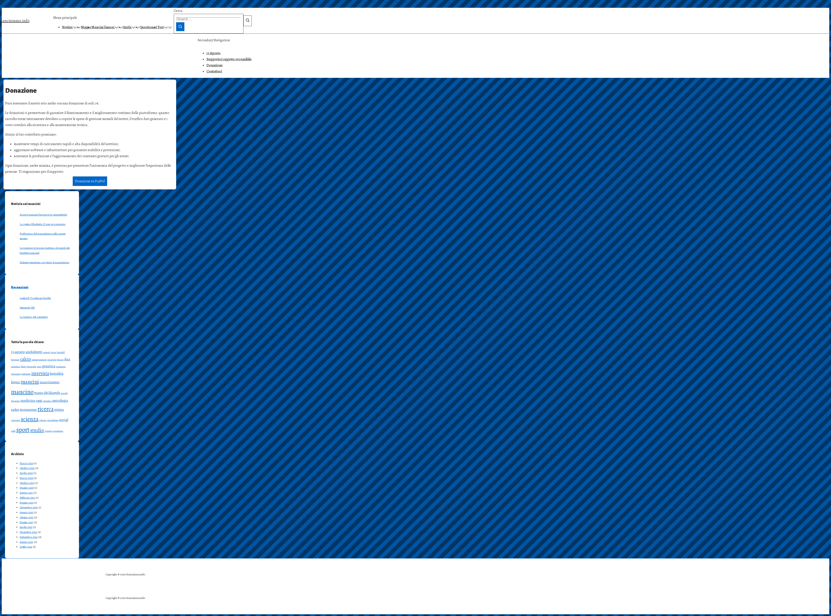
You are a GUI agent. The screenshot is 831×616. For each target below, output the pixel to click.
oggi (39, 400)
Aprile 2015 (26, 527)
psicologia (60, 400)
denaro (60, 359)
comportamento (39, 359)
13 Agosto (213, 53)
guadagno (61, 366)
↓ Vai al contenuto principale (23, 4)
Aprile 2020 (26, 473)
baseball (61, 352)
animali (46, 352)
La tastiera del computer (34, 317)
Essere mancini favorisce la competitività (43, 214)
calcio (25, 359)
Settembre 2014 (29, 537)
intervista (40, 373)
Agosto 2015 (26, 512)
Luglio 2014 (26, 547)
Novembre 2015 (29, 507)
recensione (28, 409)
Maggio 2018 (27, 488)
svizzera (49, 431)
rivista (59, 409)
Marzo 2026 (26, 463)
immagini (16, 374)
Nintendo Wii (27, 307)
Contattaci (214, 71)
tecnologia (58, 431)
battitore (15, 359)
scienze (42, 420)
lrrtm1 (15, 382)
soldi (13, 431)
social (63, 419)
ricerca (45, 409)
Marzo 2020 (26, 478)
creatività (51, 359)
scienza (30, 419)
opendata (47, 401)
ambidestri (34, 351)
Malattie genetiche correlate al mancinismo (44, 262)
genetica (48, 366)
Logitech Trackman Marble (35, 298)
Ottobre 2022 (27, 468)
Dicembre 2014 (28, 532)
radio (15, 409)
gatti (39, 366)
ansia (53, 352)
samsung (15, 420)
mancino (22, 391)
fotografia (31, 366)
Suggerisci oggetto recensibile (229, 59)
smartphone (53, 420)
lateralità (56, 373)
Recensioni (19, 287)
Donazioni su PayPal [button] (90, 181)
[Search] (180, 26)
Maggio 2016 (27, 502)
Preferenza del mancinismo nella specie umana (43, 236)
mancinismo (50, 382)
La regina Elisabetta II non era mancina (42, 224)
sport (23, 429)
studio (37, 430)
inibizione (26, 374)
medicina (28, 400)
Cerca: (178, 10)
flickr (23, 366)
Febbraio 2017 (27, 497)
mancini (30, 381)
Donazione (214, 65)
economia (15, 366)
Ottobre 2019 (27, 483)
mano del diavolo (47, 392)
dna (67, 359)
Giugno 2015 (27, 517)
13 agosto (18, 351)
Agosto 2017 (26, 492)
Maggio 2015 (27, 522)
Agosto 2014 (26, 542)
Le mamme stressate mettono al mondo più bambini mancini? (45, 250)
